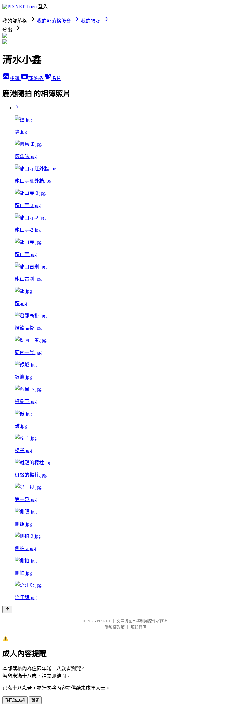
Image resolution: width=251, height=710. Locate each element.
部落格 (36, 78)
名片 (56, 78)
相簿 (15, 78)
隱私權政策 (115, 627)
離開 (35, 700)
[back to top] (7, 609)
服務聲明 (138, 627)
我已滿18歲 (15, 700)
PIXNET (104, 621)
